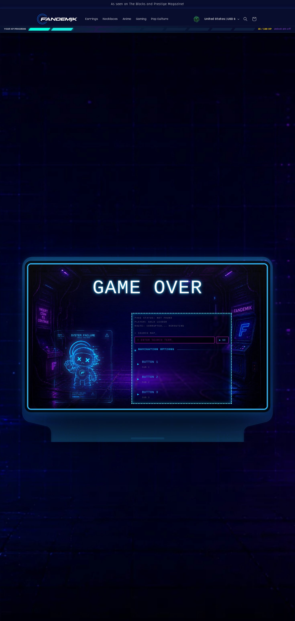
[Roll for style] (196, 19)
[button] (245, 19)
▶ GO (222, 340)
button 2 (150, 377)
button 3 (150, 392)
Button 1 (150, 362)
